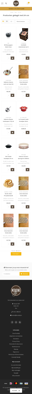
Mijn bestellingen (16, 367)
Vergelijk (16, 373)
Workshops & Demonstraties (16, 354)
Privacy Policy (16, 341)
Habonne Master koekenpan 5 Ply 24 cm (8, 121)
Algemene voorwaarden (16, 336)
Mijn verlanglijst (16, 370)
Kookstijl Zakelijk (16, 357)
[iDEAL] (11, 383)
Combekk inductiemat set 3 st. (24, 47)
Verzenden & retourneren (16, 344)
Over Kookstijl (16, 333)
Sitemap (16, 349)
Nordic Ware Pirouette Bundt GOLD (8, 195)
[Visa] (26, 383)
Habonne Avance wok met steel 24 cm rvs (8, 84)
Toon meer (15, 253)
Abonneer (25, 274)
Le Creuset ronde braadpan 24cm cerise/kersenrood (23, 121)
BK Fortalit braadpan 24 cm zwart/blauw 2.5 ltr (8, 158)
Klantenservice (16, 346)
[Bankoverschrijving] (6, 383)
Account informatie (16, 365)
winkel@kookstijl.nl (17, 315)
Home (11, 12)
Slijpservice (16, 352)
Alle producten (16, 375)
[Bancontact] (21, 383)
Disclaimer (16, 338)
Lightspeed (26, 387)
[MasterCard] (16, 383)
